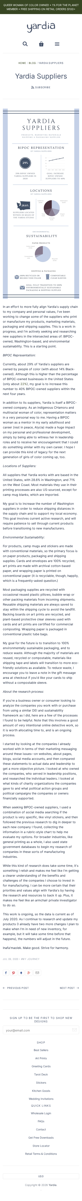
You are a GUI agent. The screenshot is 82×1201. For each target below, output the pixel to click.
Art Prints (41, 1058)
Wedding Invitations (41, 1098)
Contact (41, 1129)
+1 (28, 973)
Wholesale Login (41, 1113)
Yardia (52, 1185)
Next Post (68, 988)
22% (23, 384)
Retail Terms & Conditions (41, 1153)
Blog (32, 63)
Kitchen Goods (41, 1090)
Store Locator (41, 1145)
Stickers (41, 1082)
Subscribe (43, 87)
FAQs (41, 1121)
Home (22, 63)
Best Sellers (41, 1050)
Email (37, 973)
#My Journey (30, 959)
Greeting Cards (41, 1066)
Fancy (21, 973)
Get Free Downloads (41, 1137)
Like (6, 973)
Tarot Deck (41, 1074)
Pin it (13, 973)
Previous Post (17, 988)
